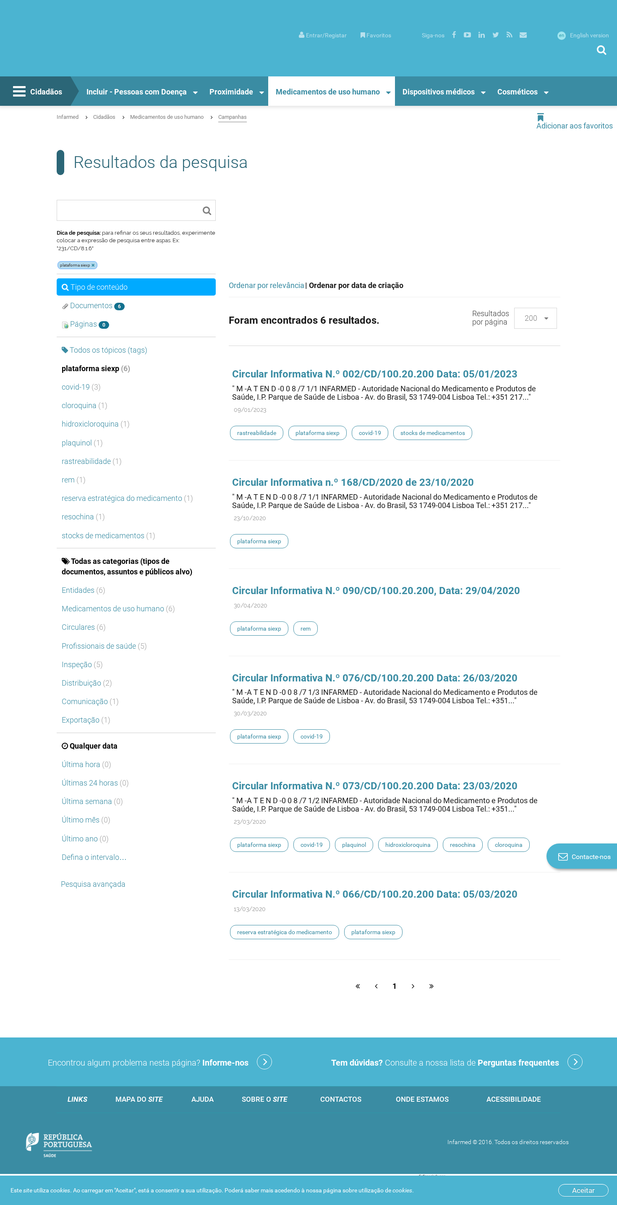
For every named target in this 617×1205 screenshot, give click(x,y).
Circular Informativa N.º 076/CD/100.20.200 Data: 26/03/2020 (375, 678)
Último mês (86, 819)
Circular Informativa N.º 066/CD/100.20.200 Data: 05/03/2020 (375, 894)
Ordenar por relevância (266, 285)
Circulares (84, 627)
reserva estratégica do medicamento (127, 498)
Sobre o (264, 1099)
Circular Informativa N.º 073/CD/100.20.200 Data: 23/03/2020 (375, 786)
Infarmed (67, 117)
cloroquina (84, 405)
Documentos (94, 305)
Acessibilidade (513, 1099)
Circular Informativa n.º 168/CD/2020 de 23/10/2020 (353, 482)
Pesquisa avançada (93, 884)
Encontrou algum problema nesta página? (148, 1063)
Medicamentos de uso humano (328, 91)
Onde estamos (422, 1099)
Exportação (86, 719)
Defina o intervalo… (94, 857)
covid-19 (81, 386)
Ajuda (202, 1099)
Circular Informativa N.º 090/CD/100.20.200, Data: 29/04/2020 (376, 591)
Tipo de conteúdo (99, 287)
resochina (83, 516)
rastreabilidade (92, 461)
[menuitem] (323, 34)
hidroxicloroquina (96, 423)
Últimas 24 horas (95, 782)
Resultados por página (490, 317)
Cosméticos (517, 91)
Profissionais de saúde (104, 646)
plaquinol (82, 442)
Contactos (340, 1099)
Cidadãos (46, 91)
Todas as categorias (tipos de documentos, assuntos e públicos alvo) (127, 566)
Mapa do (138, 1099)
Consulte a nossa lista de (445, 1063)
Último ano (85, 838)
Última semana (92, 801)
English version (584, 35)
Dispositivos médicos (439, 91)
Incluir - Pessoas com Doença (136, 91)
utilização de (385, 1190)
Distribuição (87, 682)
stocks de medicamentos (108, 535)
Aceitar (583, 1190)
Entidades (83, 590)
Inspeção (82, 664)
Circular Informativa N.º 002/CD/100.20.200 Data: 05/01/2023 (375, 374)
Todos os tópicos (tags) (108, 350)
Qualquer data (94, 745)
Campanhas (232, 117)
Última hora (86, 764)
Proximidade (231, 91)
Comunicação (90, 701)
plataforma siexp (96, 368)
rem (74, 479)
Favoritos (378, 35)
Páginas (86, 324)
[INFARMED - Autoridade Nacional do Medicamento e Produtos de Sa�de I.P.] (71, 46)
